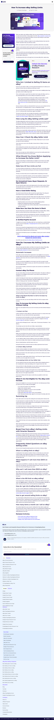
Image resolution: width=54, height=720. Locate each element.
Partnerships (5, 710)
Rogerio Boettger (22, 10)
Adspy (4, 591)
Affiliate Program (6, 701)
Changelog (5, 714)
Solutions (5, 607)
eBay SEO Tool (7, 642)
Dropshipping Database (7, 628)
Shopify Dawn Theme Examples (10, 657)
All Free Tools (6, 659)
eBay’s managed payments (32, 223)
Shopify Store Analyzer (7, 624)
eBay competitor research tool (44, 35)
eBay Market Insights (7, 568)
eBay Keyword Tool (7, 566)
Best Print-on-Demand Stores (10, 653)
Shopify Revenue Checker (8, 621)
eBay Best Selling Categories (9, 661)
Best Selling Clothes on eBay (9, 667)
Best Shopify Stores (8, 648)
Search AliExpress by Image (8, 603)
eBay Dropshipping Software (9, 611)
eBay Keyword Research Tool (10, 644)
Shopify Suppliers (6, 601)
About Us (4, 699)
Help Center (5, 703)
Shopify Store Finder (7, 595)
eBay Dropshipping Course (8, 693)
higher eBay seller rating (31, 131)
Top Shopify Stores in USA (9, 655)
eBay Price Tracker (7, 615)
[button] (33, 80)
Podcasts (5, 691)
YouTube (4, 689)
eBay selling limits (24, 250)
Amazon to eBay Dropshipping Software (11, 575)
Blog (4, 686)
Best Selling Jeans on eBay (8, 672)
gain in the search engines (22, 116)
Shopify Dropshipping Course (9, 695)
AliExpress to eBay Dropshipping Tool (10, 579)
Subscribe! (8, 61)
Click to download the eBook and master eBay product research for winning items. (33, 237)
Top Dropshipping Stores (9, 650)
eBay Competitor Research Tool (9, 564)
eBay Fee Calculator (8, 638)
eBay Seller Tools (6, 609)
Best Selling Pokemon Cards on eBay (10, 674)
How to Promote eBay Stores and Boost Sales (27, 517)
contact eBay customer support (22, 493)
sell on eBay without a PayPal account (34, 240)
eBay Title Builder (7, 640)
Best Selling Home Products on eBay (10, 676)
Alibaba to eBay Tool (7, 581)
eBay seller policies (28, 392)
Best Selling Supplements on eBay (10, 680)
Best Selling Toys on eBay (8, 682)
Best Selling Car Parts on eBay (9, 665)
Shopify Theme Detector (9, 646)
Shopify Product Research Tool (9, 619)
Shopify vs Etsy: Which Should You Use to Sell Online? (29, 519)
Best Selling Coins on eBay (8, 670)
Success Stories (6, 705)
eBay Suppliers (6, 572)
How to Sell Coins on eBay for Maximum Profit (27, 516)
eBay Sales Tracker (7, 613)
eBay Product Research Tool (9, 562)
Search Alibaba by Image (8, 605)
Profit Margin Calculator (9, 634)
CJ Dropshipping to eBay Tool (9, 583)
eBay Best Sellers (6, 570)
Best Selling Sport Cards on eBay (9, 663)
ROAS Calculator (7, 636)
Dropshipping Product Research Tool (10, 626)
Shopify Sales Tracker (7, 593)
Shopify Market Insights (7, 599)
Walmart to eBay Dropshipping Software (11, 577)
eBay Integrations (6, 585)
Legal (19, 718)
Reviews (4, 707)
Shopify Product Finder (7, 597)
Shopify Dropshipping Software (9, 617)
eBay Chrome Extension (8, 560)
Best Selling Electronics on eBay (9, 678)
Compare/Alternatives (7, 712)
